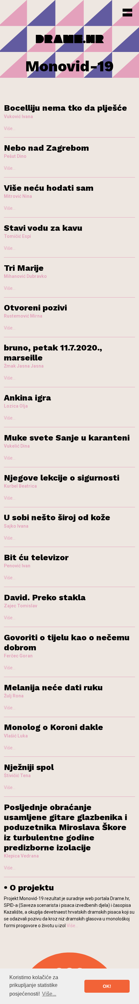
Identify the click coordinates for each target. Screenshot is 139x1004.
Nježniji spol (29, 767)
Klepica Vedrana (21, 855)
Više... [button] (49, 994)
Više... (10, 128)
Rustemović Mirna (23, 316)
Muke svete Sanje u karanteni (67, 437)
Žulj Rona (14, 695)
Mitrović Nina (18, 196)
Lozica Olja (16, 406)
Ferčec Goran (18, 655)
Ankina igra (27, 397)
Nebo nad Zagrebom (46, 148)
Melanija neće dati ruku (53, 687)
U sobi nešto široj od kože (57, 517)
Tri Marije (24, 268)
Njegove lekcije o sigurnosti (61, 477)
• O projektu (29, 887)
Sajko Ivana (16, 526)
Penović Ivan (17, 565)
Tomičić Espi (17, 236)
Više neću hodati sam (48, 188)
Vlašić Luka (16, 735)
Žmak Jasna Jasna (24, 366)
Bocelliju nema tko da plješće (65, 108)
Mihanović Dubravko (25, 276)
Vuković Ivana (18, 116)
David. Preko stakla (45, 597)
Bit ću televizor (36, 557)
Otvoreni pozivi (35, 307)
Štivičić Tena (17, 775)
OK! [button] (107, 986)
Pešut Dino (15, 156)
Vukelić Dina (17, 446)
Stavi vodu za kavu (43, 228)
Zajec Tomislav (20, 605)
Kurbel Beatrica (20, 486)
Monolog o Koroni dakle (53, 727)
